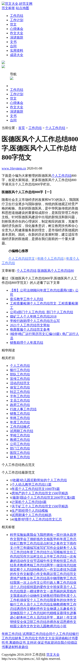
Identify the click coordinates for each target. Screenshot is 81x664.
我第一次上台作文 (26, 582)
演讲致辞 (16, 37)
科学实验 (16, 534)
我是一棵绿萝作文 (33, 591)
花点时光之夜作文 (53, 543)
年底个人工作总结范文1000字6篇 (36, 489)
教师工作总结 (20, 439)
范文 (13, 24)
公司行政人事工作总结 (56, 582)
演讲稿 (60, 638)
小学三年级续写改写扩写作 (33, 547)
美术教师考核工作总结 (30, 565)
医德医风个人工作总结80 (55, 270)
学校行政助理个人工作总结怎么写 (35, 321)
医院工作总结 (20, 452)
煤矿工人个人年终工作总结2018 (33, 316)
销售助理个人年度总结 (26, 342)
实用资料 (16, 50)
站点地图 (22, 8)
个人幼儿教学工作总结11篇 (32, 484)
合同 (13, 46)
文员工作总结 (20, 400)
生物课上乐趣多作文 (61, 608)
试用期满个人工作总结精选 (32, 515)
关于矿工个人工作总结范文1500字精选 (40, 506)
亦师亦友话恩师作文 (61, 622)
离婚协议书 (17, 642)
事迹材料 (11, 647)
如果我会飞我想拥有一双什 (43, 534)
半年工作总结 (20, 396)
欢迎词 (52, 642)
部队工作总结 (20, 374)
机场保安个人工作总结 (33, 600)
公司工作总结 (20, 444)
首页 (21, 128)
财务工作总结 (20, 457)
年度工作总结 (20, 422)
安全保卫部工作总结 (32, 622)
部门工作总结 (20, 448)
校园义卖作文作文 (23, 626)
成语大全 (16, 55)
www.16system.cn (14, 168)
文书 (13, 42)
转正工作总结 (20, 392)
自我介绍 (64, 642)
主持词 (31, 642)
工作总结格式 (20, 426)
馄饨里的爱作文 (38, 587)
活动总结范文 (20, 383)
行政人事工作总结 (23, 409)
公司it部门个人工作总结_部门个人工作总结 (41, 312)
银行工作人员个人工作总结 (30, 604)
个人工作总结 (55, 128)
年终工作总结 (20, 418)
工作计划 (16, 20)
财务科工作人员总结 (32, 617)
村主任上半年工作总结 (49, 556)
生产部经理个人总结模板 (30, 510)
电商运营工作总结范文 (59, 574)
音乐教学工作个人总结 (26, 299)
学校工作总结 (20, 435)
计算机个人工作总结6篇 (29, 502)
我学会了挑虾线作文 (32, 539)
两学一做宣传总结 (60, 565)
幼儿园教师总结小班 (51, 626)
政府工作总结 (20, 405)
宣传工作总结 (20, 378)
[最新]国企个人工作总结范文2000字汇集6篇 (43, 497)
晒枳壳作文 (38, 608)
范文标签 (8, 8)
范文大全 (53, 654)
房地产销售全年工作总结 (28, 578)
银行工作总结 (20, 370)
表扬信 (23, 647)
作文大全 (16, 33)
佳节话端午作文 (41, 561)
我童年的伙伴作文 (63, 600)
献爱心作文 (35, 574)
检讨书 (70, 638)
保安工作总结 (20, 387)
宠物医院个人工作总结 (26, 613)
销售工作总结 (20, 413)
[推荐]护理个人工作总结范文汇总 (37, 519)
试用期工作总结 (21, 431)
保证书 (42, 642)
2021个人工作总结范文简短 (30, 325)
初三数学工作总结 (26, 543)
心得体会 (16, 28)
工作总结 (16, 15)
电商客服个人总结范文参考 (30, 329)
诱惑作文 (23, 608)
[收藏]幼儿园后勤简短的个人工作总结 (39, 480)
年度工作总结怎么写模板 (45, 552)
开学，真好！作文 (60, 617)
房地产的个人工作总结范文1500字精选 (40, 493)
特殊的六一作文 (44, 569)
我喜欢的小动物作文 (28, 595)
